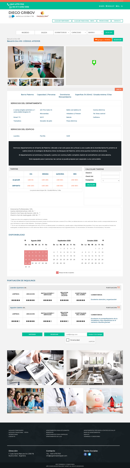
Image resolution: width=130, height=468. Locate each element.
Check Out (89, 176)
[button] (11, 82)
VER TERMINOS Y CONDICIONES (65, 464)
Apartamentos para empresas (25, 381)
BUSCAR (109, 32)
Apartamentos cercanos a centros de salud (62, 409)
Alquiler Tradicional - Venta (84, 21)
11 (32, 256)
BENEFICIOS (49, 432)
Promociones (104, 21)
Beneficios (95, 410)
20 (39, 259)
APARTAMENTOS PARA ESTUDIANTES (57, 430)
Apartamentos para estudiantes (19, 409)
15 (46, 256)
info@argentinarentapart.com (56, 456)
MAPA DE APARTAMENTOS (92, 432)
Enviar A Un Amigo (95, 334)
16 (26, 259)
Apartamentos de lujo (81, 381)
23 (26, 263)
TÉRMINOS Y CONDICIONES (92, 436)
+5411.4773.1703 (55, 454)
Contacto (117, 21)
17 (29, 259)
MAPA (102, 6)
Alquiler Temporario (62, 21)
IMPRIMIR (32, 334)
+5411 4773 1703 (17, 4)
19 (36, 259)
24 (29, 263)
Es (118, 6)
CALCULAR (91, 185)
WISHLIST (111, 6)
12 (36, 256)
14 (43, 256)
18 (32, 259)
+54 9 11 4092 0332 (20, 7)
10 (29, 256)
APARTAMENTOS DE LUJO (54, 436)
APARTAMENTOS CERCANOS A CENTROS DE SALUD (99, 430)
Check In (89, 173)
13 (39, 256)
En (122, 6)
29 (46, 263)
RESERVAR (117, 40)
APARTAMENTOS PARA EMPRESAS (57, 434)
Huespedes (90, 180)
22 (46, 259)
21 (43, 259)
